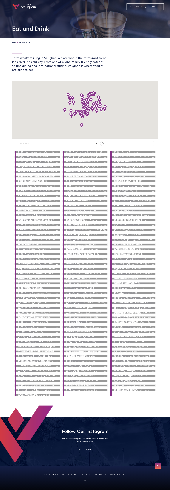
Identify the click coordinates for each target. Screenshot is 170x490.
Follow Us (85, 450)
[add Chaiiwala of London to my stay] (153, 197)
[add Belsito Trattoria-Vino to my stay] (57, 178)
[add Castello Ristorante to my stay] (153, 192)
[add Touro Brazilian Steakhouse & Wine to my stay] (57, 377)
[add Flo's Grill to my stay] (153, 231)
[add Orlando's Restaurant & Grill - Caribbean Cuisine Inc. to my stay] (153, 304)
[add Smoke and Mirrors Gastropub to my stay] (57, 343)
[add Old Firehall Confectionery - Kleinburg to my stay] (153, 299)
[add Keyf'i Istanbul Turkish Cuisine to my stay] (57, 265)
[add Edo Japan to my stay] (153, 221)
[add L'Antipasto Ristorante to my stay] (57, 270)
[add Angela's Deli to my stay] (153, 158)
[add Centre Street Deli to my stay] (105, 197)
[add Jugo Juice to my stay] (105, 260)
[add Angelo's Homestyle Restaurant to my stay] (57, 163)
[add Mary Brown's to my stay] (105, 284)
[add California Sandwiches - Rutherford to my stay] (57, 192)
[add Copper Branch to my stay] (57, 212)
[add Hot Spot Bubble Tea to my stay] (57, 255)
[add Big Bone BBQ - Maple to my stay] (153, 178)
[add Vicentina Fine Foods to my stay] (105, 382)
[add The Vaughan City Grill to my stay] (57, 372)
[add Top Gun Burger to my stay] (153, 372)
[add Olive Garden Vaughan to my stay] (105, 304)
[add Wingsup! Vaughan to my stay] (153, 387)
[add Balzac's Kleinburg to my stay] (105, 173)
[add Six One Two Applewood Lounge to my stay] (105, 338)
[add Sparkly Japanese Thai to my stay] (153, 343)
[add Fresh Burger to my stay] (105, 236)
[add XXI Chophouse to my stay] (57, 391)
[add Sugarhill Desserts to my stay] (105, 353)
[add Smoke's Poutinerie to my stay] (153, 338)
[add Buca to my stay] (57, 187)
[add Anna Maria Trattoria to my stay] (153, 163)
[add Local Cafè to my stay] (57, 280)
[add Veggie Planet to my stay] (57, 382)
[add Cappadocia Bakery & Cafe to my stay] (105, 192)
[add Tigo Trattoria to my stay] (105, 372)
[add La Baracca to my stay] (105, 270)
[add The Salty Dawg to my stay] (153, 367)
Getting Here (69, 474)
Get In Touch (51, 474)
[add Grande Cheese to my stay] (105, 246)
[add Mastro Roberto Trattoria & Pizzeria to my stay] (153, 284)
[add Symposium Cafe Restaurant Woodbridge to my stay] (57, 357)
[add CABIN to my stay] (105, 187)
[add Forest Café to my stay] (57, 236)
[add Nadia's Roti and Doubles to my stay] (153, 294)
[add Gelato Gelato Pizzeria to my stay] (105, 241)
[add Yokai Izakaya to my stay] (105, 391)
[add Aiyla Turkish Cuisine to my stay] (57, 158)
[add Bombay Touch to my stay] (57, 182)
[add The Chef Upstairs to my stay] (153, 362)
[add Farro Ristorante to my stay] (105, 226)
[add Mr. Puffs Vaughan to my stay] (57, 294)
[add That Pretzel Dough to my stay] (153, 357)
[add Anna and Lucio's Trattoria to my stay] (105, 163)
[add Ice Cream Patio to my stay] (105, 255)
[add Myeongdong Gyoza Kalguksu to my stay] (105, 294)
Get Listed (100, 474)
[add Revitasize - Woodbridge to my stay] (153, 328)
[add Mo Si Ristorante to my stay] (153, 289)
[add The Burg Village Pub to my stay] (105, 362)
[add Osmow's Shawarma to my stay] (105, 309)
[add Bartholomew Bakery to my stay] (153, 173)
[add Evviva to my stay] (57, 226)
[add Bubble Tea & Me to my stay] (153, 182)
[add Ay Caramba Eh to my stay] (153, 168)
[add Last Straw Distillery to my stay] (153, 275)
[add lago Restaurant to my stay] (105, 275)
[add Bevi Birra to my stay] (105, 178)
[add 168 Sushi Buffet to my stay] (57, 153)
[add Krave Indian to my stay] (153, 265)
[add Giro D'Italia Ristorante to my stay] (153, 241)
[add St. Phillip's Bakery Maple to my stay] (105, 348)
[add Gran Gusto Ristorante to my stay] (57, 246)
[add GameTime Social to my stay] (57, 241)
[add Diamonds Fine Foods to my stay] (153, 216)
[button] (96, 111)
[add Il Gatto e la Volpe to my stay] (153, 255)
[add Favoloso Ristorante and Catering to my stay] (153, 226)
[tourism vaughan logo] (24, 7)
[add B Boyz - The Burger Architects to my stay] (57, 173)
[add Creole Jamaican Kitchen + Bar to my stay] (153, 212)
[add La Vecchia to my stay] (57, 275)
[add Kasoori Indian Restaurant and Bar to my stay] (153, 260)
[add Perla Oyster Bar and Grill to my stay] (57, 319)
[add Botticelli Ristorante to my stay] (105, 182)
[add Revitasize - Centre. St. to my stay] (57, 328)
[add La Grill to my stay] (153, 270)
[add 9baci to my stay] (153, 153)
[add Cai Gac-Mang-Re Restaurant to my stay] (153, 187)
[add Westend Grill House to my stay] (57, 387)
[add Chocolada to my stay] (105, 202)
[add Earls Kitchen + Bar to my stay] (105, 221)
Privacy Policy (118, 474)
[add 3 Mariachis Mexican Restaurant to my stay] (105, 153)
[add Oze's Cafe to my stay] (105, 314)
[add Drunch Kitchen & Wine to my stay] (57, 221)
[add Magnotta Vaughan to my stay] (57, 284)
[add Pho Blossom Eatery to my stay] (105, 319)
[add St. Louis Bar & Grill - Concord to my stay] (57, 348)
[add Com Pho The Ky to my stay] (153, 207)
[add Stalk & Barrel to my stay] (153, 348)
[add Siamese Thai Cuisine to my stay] (57, 338)
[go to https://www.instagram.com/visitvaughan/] (85, 481)
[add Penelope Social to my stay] (153, 314)
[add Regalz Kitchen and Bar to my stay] (153, 323)
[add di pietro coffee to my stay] (105, 216)
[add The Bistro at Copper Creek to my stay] (57, 362)
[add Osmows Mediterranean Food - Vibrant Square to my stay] (153, 309)
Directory (85, 474)
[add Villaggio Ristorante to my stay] (153, 382)
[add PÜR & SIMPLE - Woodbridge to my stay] (105, 323)
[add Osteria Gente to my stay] (57, 314)
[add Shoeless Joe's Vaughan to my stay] (153, 333)
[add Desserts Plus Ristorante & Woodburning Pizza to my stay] (57, 216)
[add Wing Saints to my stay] (105, 387)
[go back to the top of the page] (158, 466)
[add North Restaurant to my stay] (105, 299)
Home (14, 43)
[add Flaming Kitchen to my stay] (57, 231)
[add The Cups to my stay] (57, 367)
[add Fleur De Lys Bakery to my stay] (105, 231)
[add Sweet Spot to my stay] (153, 353)
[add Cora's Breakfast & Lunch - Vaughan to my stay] (105, 212)
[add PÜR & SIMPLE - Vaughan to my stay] (57, 323)
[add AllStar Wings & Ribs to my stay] (105, 158)
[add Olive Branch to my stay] (57, 304)
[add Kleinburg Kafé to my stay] (105, 265)
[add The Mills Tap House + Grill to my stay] (105, 367)
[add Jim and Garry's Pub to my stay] (57, 260)
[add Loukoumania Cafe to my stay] (105, 280)
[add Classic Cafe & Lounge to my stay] (105, 207)
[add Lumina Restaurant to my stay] (153, 280)
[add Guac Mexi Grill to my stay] (57, 250)
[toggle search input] (130, 6)
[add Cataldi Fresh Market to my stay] (57, 197)
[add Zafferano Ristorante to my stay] (153, 391)
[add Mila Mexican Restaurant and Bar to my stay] (105, 289)
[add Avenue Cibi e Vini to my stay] (105, 168)
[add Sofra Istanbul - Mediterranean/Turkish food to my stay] (105, 343)
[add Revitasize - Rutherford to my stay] (105, 328)
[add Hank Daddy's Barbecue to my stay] (105, 250)
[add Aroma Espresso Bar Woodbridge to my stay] (57, 168)
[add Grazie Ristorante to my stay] (153, 246)
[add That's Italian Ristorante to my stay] (105, 357)
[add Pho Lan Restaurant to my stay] (153, 319)
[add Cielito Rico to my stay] (57, 207)
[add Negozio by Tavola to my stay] (57, 299)
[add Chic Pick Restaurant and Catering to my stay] (57, 202)
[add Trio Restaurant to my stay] (105, 377)
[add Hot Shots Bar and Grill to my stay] (153, 250)
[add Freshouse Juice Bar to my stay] (153, 236)
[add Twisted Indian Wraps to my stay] (153, 377)
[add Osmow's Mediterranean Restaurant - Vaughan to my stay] (57, 309)
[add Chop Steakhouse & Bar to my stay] (153, 202)
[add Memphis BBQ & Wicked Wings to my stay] (57, 289)
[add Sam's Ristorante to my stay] (105, 333)
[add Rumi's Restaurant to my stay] (57, 333)
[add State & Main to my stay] (57, 353)
